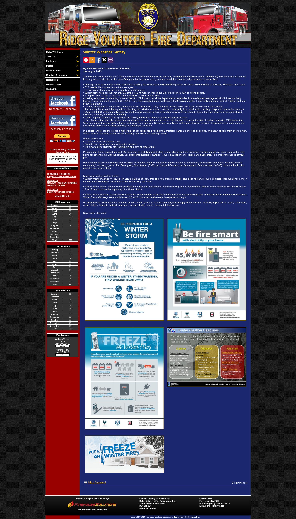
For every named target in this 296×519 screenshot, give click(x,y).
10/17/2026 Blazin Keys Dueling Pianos (60, 190)
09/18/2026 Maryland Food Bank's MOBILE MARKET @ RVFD (62, 183)
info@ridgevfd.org (215, 506)
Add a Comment (97, 482)
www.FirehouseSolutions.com (92, 510)
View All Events (62, 196)
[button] (61, 57)
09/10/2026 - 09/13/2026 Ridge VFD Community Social (61, 175)
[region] (62, 70)
